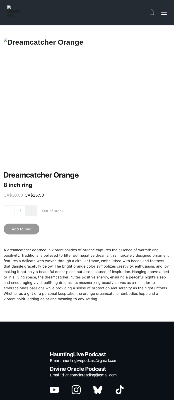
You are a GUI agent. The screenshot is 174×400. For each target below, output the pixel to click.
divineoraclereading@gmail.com (89, 375)
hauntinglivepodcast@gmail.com (89, 360)
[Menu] (164, 13)
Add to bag (21, 229)
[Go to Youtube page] (56, 389)
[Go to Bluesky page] (100, 389)
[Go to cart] (152, 12)
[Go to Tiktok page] (119, 389)
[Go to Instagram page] (78, 389)
